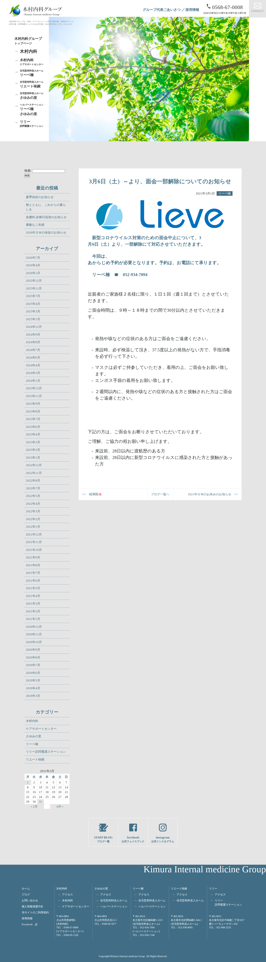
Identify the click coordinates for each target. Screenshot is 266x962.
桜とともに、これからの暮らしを (46, 207)
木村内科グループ (28, 41)
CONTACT (257, 10)
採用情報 (192, 10)
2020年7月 (33, 665)
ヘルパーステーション (113, 906)
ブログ (26, 894)
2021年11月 (34, 542)
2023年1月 (33, 457)
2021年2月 (33, 611)
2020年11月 (34, 634)
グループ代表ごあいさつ (162, 10)
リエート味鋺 (31, 84)
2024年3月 (33, 373)
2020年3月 (33, 696)
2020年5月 (33, 680)
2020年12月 (34, 626)
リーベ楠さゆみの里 (31, 109)
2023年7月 (33, 419)
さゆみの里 (33, 736)
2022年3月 (33, 511)
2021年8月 (33, 565)
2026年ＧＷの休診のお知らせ (46, 232)
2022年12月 (34, 465)
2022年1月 (33, 526)
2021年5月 (33, 588)
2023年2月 (33, 450)
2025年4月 (33, 304)
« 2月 (34, 806)
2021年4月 (33, 596)
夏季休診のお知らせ (40, 197)
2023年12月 (34, 388)
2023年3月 (33, 442)
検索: (27, 170)
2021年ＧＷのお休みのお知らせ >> (213, 494)
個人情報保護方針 (32, 906)
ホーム (26, 888)
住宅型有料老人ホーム (113, 900)
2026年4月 (33, 265)
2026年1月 (33, 273)
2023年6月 (33, 427)
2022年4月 (33, 503)
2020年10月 (34, 642)
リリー (213, 888)
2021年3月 (33, 603)
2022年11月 (34, 473)
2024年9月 (33, 334)
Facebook (27, 924)
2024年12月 (34, 327)
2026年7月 (33, 257)
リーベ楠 (31, 73)
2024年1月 (33, 380)
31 (40, 801)
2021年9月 (33, 557)
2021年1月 (33, 619)
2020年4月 (33, 688)
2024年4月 (33, 365)
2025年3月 (33, 311)
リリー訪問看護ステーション (46, 751)
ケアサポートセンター (41, 728)
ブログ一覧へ (160, 494)
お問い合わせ (30, 900)
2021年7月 (33, 573)
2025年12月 (34, 280)
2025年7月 (33, 296)
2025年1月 (33, 319)
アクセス (67, 894)
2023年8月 (33, 411)
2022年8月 (33, 480)
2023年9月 (33, 403)
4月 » (60, 806)
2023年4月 (33, 434)
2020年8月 (33, 657)
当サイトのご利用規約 (35, 912)
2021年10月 (34, 550)
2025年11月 (34, 288)
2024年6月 (33, 357)
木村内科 (32, 721)
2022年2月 (33, 519)
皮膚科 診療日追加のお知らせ (46, 217)
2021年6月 (33, 580)
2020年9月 (33, 649)
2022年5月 (33, 496)
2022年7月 (33, 488)
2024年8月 (33, 342)
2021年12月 (34, 534)
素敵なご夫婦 (35, 224)
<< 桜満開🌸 (92, 494)
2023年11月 (34, 396)
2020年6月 (33, 673)
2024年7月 (33, 350)
